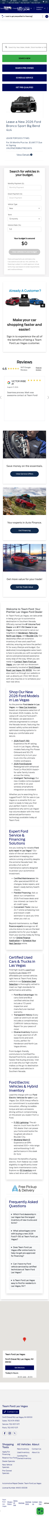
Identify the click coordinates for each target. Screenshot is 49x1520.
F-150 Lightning (21, 1124)
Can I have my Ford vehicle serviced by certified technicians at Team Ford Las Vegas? (23, 1269)
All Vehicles (24, 1446)
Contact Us (12, 1413)
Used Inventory (23, 1454)
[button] (24, 1341)
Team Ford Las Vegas (4, 1505)
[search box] (24, 46)
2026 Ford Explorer (23, 765)
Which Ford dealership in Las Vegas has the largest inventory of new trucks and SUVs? (24, 1220)
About (35, 1446)
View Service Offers (24, 476)
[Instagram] (9, 1435)
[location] (43, 2)
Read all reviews (39, 370)
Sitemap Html (28, 1505)
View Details (23, 156)
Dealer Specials (8, 1463)
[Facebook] (4, 1435)
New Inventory (23, 1451)
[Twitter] (14, 1435)
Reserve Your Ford (9, 1459)
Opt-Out (40, 1505)
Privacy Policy (9, 1505)
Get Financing (25, 532)
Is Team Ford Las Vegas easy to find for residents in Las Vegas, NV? (23, 1285)
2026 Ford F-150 (21, 742)
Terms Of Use (15, 1505)
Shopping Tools (8, 1447)
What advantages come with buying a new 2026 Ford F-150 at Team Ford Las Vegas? (24, 1236)
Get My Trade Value (24, 589)
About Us (35, 1454)
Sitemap (21, 1505)
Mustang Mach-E (22, 1141)
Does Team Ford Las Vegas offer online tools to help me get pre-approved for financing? (23, 1253)
